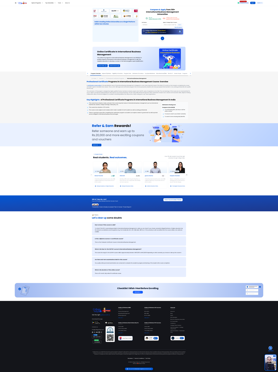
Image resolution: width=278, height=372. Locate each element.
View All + (120, 317)
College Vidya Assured (155, 30)
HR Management (122, 315)
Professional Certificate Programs (115, 78)
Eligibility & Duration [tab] (117, 73)
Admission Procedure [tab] (138, 73)
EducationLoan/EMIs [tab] (161, 73)
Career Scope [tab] (177, 73)
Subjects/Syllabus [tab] (106, 73)
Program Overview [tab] (96, 73)
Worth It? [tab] (170, 73)
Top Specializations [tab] (150, 73)
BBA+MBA (146, 313)
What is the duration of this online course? (107, 270)
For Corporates (174, 321)
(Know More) (162, 30)
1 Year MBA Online (122, 330)
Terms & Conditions (139, 358)
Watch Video (101, 65)
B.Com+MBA (147, 315)
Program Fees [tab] (127, 73)
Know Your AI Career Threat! (173, 200)
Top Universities (49, 3)
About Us (67, 3)
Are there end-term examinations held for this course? (111, 259)
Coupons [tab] (184, 73)
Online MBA (121, 326)
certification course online (94, 85)
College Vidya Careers (175, 325)
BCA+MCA (146, 311)
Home (94, 78)
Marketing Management (124, 313)
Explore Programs (36, 3)
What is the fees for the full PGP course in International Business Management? (118, 249)
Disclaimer (130, 358)
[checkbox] (143, 30)
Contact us (172, 323)
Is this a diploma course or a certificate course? (109, 239)
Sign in (252, 2)
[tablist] (139, 73)
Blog (171, 313)
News (171, 315)
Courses (101, 78)
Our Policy (148, 358)
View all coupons (178, 27)
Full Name (144, 22)
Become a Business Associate (177, 319)
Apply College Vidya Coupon (170, 22)
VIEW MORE (137, 292)
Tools (59, 3)
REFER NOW (95, 145)
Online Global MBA (122, 328)
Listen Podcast (113, 65)
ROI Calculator (173, 317)
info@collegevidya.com (98, 329)
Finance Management (123, 311)
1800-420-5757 (97, 337)
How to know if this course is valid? (105, 225)
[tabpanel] (139, 249)
